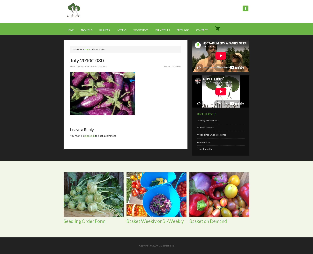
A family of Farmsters (208, 120)
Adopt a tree (203, 141)
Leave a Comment (172, 66)
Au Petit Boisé (91, 11)
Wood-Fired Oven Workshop (212, 134)
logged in (89, 135)
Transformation (205, 149)
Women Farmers (205, 127)
